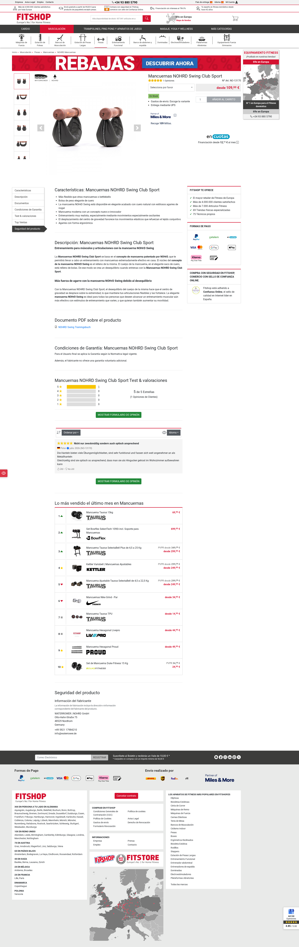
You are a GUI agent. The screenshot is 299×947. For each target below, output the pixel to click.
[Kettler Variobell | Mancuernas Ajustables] (77, 567)
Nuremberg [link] (19, 823)
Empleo (40, 2)
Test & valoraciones (25, 216)
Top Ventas (21, 222)
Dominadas (176, 870)
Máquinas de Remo (180, 809)
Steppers (175, 851)
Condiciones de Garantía (28, 209)
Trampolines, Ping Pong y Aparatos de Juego (113, 28)
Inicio (14, 52)
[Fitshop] (34, 18)
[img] (175, 115)
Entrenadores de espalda (183, 866)
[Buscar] (147, 18)
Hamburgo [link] (39, 817)
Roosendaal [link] (65, 854)
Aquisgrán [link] (19, 810)
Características (23, 190)
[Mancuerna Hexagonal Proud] (77, 650)
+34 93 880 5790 (262, 116)
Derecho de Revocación (139, 822)
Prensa (131, 841)
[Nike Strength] (96, 602)
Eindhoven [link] (53, 854)
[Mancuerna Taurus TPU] (77, 617)
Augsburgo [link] (30, 810)
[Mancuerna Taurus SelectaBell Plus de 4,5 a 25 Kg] (77, 551)
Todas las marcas (179, 884)
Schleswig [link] (64, 823)
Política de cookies (136, 811)
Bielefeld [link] (47, 810)
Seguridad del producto (27, 228)
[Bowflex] (96, 538)
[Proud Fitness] (96, 652)
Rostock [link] (41, 823)
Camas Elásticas (179, 817)
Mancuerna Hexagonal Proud (102, 646)
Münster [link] (72, 820)
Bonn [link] (64, 810)
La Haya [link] (43, 854)
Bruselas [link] (28, 870)
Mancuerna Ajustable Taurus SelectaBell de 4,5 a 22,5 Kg (117, 580)
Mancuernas (48, 52)
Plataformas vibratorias (182, 878)
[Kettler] (96, 569)
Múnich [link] (63, 820)
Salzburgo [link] (52, 846)
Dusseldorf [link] (61, 813)
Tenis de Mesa (177, 821)
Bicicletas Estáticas (180, 802)
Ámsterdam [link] (20, 854)
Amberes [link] (18, 870)
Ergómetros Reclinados (182, 840)
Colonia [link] (28, 820)
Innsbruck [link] (25, 846)
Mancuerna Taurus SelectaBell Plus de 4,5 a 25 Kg (113, 547)
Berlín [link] (40, 810)
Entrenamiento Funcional (183, 859)
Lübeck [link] (43, 820)
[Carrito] (236, 18)
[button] (22, 81)
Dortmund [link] (42, 813)
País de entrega (202, 2)
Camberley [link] (49, 835)
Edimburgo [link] (60, 835)
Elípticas (175, 798)
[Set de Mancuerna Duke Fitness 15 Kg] (77, 666)
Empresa (19, 2)
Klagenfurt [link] (36, 846)
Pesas (37, 52)
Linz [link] (44, 846)
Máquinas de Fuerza (180, 813)
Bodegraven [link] (32, 854)
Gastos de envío (101, 822)
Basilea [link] (17, 862)
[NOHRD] (46, 77)
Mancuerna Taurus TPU (99, 613)
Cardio (25, 28)
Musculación (56, 28)
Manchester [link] (20, 838)
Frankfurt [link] (19, 817)
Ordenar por (70, 432)
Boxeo (174, 836)
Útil (61, 469)
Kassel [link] (80, 817)
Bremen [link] (33, 813)
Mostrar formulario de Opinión (118, 414)
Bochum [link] (56, 810)
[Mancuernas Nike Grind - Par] (77, 600)
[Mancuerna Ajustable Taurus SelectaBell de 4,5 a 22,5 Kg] (77, 584)
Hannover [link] (50, 817)
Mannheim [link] (53, 820)
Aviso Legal (30, 2)
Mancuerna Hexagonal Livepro (103, 630)
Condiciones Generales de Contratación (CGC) (105, 813)
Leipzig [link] (36, 820)
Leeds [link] (27, 835)
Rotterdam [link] (77, 854)
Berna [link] (25, 862)
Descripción (21, 196)
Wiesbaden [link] (19, 827)
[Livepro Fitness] (96, 635)
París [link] (21, 878)
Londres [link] (80, 835)
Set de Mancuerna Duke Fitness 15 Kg (107, 663)
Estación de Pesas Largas (183, 855)
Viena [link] (60, 846)
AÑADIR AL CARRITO (223, 99)
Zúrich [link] (42, 862)
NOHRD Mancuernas (66, 52)
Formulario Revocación (104, 826)
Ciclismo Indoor (178, 828)
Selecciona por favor (161, 87)
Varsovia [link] (18, 894)
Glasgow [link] (71, 835)
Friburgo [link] (29, 817)
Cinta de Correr (178, 805)
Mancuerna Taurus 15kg (99, 512)
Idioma (217, 2)
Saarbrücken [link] (52, 823)
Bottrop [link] (71, 810)
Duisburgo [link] (72, 813)
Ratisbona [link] (31, 823)
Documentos (22, 203)
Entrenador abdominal (181, 863)
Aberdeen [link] (19, 835)
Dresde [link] (51, 813)
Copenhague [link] (20, 886)
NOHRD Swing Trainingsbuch (74, 327)
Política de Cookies (102, 818)
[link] (196, 237)
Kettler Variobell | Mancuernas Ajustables (108, 564)
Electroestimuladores (181, 874)
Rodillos (174, 847)
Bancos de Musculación (182, 825)
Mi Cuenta (230, 2)
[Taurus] (96, 518)
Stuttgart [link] (74, 823)
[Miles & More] (220, 777)
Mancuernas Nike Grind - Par (102, 597)
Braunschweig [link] (21, 813)
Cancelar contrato (126, 795)
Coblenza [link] (19, 820)
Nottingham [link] (32, 838)
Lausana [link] (33, 862)
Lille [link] (16, 878)
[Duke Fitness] (96, 668)
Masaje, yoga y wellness (176, 28)
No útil (70, 469)
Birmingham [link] (37, 835)
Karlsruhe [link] (71, 817)
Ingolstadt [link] (60, 817)
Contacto (50, 2)
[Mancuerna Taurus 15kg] (77, 515)
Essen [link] (81, 813)
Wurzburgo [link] (31, 827)
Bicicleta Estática (179, 844)
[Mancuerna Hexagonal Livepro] (77, 633)
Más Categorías (221, 28)
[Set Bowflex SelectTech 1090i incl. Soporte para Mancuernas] (77, 533)
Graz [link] (16, 846)
